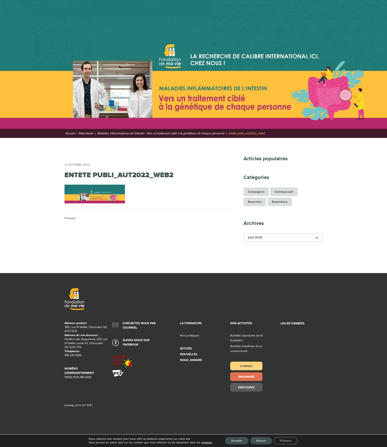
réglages (206, 442)
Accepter (236, 440)
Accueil (186, 348)
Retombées (279, 201)
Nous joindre (191, 360)
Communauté (284, 191)
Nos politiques (189, 335)
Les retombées (292, 323)
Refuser (261, 440)
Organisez (246, 376)
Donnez (246, 366)
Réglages (285, 440)
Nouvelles (255, 201)
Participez (246, 387)
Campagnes (256, 191)
